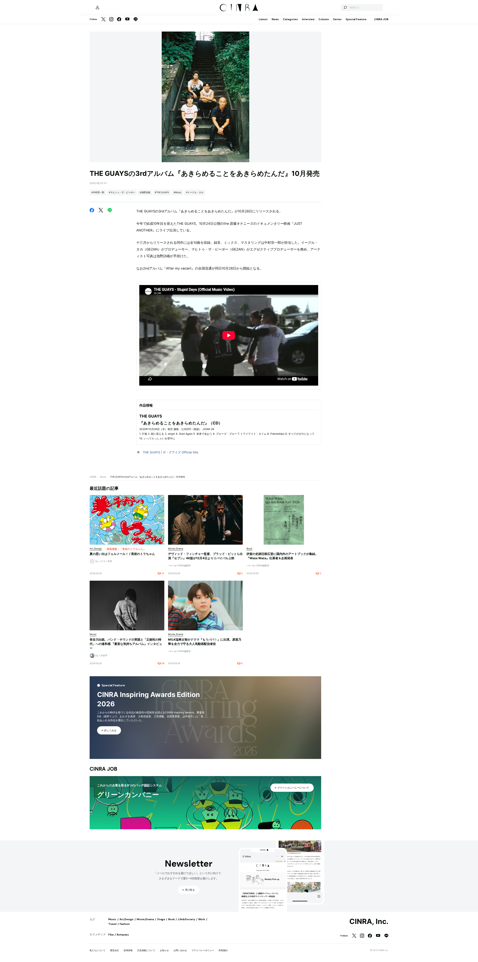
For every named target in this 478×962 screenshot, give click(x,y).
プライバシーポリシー (203, 950)
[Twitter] (103, 19)
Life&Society (186, 919)
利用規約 (223, 950)
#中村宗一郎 (97, 192)
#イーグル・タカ (194, 192)
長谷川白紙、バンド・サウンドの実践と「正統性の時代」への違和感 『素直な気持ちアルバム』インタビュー (126, 644)
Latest (263, 19)
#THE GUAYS (162, 192)
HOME (93, 476)
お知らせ (164, 950)
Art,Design (127, 919)
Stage (161, 919)
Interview (308, 19)
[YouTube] (127, 19)
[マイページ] (97, 7)
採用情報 (128, 950)
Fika (111, 934)
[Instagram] (111, 19)
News (275, 19)
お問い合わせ (180, 950)
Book (171, 919)
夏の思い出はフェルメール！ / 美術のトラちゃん (122, 554)
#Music (177, 192)
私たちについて (97, 950)
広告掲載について (146, 950)
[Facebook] (119, 19)
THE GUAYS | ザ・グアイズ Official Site (170, 452)
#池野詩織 (145, 192)
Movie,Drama (145, 919)
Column (324, 19)
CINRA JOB (381, 19)
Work (201, 919)
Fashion (125, 924)
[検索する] (345, 7)
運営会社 (114, 950)
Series (337, 19)
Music (103, 476)
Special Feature (356, 19)
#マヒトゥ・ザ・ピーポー (122, 192)
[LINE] (136, 19)
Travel (112, 924)
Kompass (123, 934)
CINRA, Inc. (368, 921)
